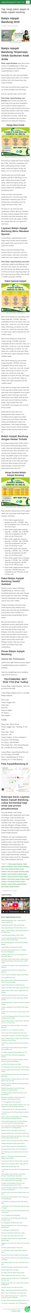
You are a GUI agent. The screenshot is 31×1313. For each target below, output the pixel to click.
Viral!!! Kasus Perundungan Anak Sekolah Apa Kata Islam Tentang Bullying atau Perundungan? (14, 1179)
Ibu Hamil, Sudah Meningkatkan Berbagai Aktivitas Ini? (15, 1300)
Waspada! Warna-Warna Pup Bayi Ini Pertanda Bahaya (14, 1255)
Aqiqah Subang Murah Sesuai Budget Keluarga (13, 985)
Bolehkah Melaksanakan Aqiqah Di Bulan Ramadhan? (14, 1267)
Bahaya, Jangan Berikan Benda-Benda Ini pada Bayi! (14, 1290)
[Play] (3, 912)
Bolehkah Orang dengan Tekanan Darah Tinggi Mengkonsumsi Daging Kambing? (12, 1089)
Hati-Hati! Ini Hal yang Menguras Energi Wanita (13, 1130)
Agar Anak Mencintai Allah (8, 977)
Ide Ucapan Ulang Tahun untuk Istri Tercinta (12, 1235)
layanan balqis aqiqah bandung (17, 884)
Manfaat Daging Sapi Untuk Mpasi (10, 1270)
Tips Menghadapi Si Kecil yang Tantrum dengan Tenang (15, 1067)
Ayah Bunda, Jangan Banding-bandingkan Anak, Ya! (14, 1052)
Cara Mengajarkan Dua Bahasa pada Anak (11, 1222)
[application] (15, 905)
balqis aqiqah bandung (15, 864)
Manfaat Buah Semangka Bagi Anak (10, 1166)
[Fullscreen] (27, 912)
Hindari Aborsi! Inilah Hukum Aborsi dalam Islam (13, 1293)
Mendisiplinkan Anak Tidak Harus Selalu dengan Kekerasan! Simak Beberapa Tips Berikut (13, 1175)
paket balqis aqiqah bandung (10, 886)
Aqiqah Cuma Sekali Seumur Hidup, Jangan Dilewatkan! (15, 987)
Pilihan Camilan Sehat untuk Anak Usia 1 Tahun (13, 1275)
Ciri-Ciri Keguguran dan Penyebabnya (10, 1215)
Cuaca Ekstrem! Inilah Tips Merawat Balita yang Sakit (14, 1161)
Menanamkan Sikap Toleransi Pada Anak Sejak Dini (14, 1149)
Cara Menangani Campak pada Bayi (10, 1230)
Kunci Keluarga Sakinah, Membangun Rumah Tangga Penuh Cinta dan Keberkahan (14, 981)
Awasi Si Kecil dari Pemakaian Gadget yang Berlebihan (15, 974)
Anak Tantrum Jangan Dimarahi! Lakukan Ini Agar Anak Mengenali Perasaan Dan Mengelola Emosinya (15, 1105)
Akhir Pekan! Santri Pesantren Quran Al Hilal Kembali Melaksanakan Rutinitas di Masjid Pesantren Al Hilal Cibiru (14, 960)
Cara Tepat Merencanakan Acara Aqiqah (11, 1064)
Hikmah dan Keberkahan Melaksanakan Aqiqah (13, 1233)
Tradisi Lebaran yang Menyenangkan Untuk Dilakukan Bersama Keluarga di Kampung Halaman (14, 1117)
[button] (27, 1309)
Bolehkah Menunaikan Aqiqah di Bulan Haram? (13, 1143)
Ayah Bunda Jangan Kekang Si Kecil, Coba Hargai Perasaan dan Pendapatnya (13, 951)
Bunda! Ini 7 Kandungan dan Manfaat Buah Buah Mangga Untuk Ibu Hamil (13, 1157)
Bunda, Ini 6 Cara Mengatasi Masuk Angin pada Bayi (14, 1164)
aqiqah (3, 839)
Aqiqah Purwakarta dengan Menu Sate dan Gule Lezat (14, 995)
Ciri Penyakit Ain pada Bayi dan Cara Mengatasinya (14, 1303)
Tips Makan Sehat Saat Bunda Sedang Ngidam (12, 1272)
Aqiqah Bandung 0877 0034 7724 (12, 2)
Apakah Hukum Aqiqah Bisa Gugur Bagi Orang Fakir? (14, 1035)
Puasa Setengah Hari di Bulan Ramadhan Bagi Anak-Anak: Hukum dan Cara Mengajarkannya (14, 1126)
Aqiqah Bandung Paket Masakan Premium (11, 947)
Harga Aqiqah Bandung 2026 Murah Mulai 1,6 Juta (14, 928)
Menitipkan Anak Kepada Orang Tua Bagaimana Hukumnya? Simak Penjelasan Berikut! (13, 1098)
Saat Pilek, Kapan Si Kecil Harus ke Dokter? (12, 1287)
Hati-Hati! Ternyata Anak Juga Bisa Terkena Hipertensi (15, 1140)
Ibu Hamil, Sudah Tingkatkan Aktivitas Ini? (12, 1247)
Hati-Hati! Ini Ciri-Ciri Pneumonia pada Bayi (12, 1030)
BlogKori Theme (16, 1311)
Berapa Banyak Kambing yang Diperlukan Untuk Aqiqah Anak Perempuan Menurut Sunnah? (15, 1137)
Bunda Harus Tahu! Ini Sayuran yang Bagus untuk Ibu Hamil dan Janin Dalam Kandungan (14, 1060)
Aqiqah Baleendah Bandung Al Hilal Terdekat (12, 935)
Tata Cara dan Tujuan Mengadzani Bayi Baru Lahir (14, 1033)
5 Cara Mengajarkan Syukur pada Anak (11, 1102)
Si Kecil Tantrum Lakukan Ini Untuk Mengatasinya (14, 1146)
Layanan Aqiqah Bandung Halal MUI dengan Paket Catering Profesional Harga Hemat (14, 939)
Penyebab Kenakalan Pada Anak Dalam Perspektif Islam (15, 1133)
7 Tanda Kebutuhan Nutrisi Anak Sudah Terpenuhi (13, 1109)
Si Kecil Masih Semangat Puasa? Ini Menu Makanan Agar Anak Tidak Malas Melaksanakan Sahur (14, 1122)
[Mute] (25, 912)
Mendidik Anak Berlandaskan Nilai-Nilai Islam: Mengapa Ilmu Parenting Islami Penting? (13, 1184)
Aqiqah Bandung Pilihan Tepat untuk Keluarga (12, 925)
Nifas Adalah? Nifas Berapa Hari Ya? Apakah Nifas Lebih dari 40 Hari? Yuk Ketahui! (14, 1296)
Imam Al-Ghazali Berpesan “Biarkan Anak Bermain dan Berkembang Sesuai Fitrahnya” (15, 1039)
